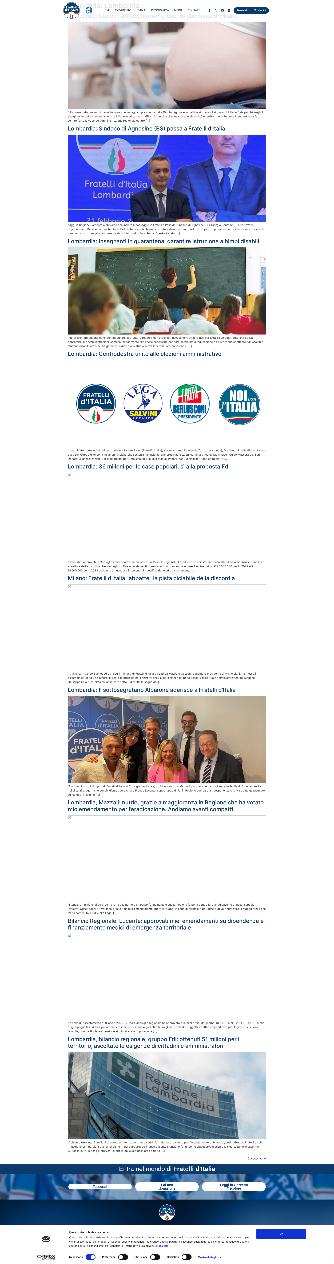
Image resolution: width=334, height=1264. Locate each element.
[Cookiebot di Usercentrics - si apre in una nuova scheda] (46, 1257)
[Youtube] (222, 10)
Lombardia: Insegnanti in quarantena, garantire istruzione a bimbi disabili (163, 241)
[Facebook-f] (209, 10)
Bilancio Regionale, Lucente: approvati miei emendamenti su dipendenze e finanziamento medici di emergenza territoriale (166, 924)
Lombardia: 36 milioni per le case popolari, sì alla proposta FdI (149, 466)
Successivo (257, 1158)
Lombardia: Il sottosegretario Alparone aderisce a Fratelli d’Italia (152, 689)
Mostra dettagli (207, 1257)
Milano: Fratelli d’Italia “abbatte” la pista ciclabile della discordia (151, 578)
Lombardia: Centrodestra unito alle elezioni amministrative (144, 353)
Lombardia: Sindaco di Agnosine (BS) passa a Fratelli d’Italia (146, 128)
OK (281, 1233)
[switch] (123, 1257)
